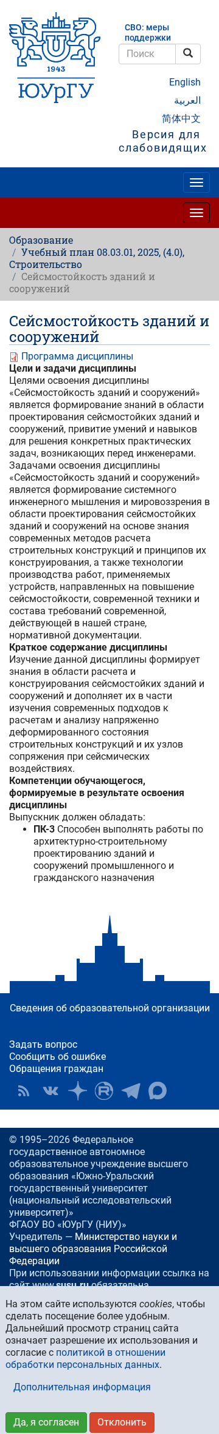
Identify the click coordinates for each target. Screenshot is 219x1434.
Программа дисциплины (77, 356)
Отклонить (122, 1422)
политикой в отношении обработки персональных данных (85, 1358)
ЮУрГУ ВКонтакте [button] (50, 1091)
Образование (41, 239)
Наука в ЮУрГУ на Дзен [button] (77, 1091)
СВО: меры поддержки (148, 32)
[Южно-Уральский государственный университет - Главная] (54, 57)
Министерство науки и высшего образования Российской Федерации (93, 1249)
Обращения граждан (56, 1068)
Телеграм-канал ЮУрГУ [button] (131, 1091)
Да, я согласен (46, 1422)
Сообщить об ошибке (57, 1056)
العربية (187, 100)
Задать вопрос (43, 1044)
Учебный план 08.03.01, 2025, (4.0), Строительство (96, 258)
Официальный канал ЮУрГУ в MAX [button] (157, 1091)
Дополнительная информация (82, 1387)
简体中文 (181, 118)
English (185, 82)
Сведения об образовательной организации (110, 1008)
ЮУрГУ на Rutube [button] (104, 1091)
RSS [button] (23, 1091)
